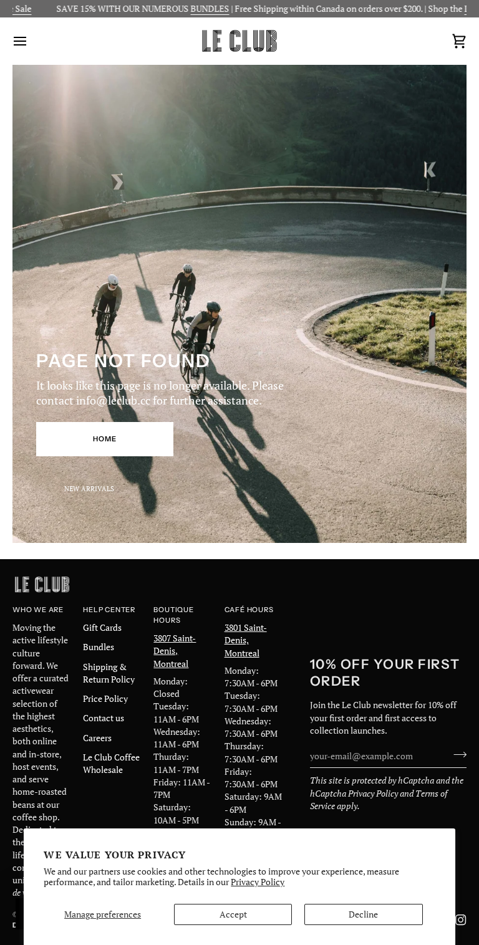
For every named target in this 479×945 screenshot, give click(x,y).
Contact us (103, 718)
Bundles (98, 647)
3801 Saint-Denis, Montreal (246, 640)
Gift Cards (102, 627)
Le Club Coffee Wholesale (111, 763)
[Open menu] (31, 40)
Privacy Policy (257, 882)
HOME (104, 438)
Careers (97, 738)
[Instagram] (461, 920)
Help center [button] (109, 609)
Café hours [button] (249, 609)
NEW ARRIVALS (89, 488)
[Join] (456, 754)
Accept (233, 914)
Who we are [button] (38, 609)
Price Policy (105, 698)
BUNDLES (181, 8)
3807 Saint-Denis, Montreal (174, 651)
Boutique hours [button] (173, 615)
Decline (363, 914)
